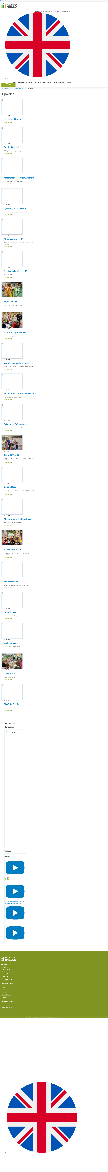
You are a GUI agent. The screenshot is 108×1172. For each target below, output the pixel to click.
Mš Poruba (29, 82)
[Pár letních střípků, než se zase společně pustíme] (8, 747)
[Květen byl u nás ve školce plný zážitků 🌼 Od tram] (8, 821)
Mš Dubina (21, 82)
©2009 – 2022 (28, 1017)
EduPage (63, 11)
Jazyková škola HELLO (7, 1010)
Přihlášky (6, 1063)
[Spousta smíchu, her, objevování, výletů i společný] (22, 746)
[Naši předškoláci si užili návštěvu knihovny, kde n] (22, 776)
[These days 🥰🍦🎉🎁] (15, 760)
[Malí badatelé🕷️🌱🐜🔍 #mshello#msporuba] (22, 799)
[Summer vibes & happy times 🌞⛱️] (15, 741)
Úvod (3, 88)
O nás (14, 82)
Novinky (68, 82)
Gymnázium (46, 11)
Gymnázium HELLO (6, 1007)
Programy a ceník (59, 82)
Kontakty (49, 82)
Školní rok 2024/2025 (18, 88)
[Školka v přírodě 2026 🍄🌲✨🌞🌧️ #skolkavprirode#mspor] (15, 800)
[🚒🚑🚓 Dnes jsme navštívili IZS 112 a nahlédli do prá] (8, 776)
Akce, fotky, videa (40, 82)
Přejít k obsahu (4, 1)
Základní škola (38, 11)
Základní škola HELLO (7, 1005)
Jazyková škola (55, 11)
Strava (69, 11)
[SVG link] (9, 5)
